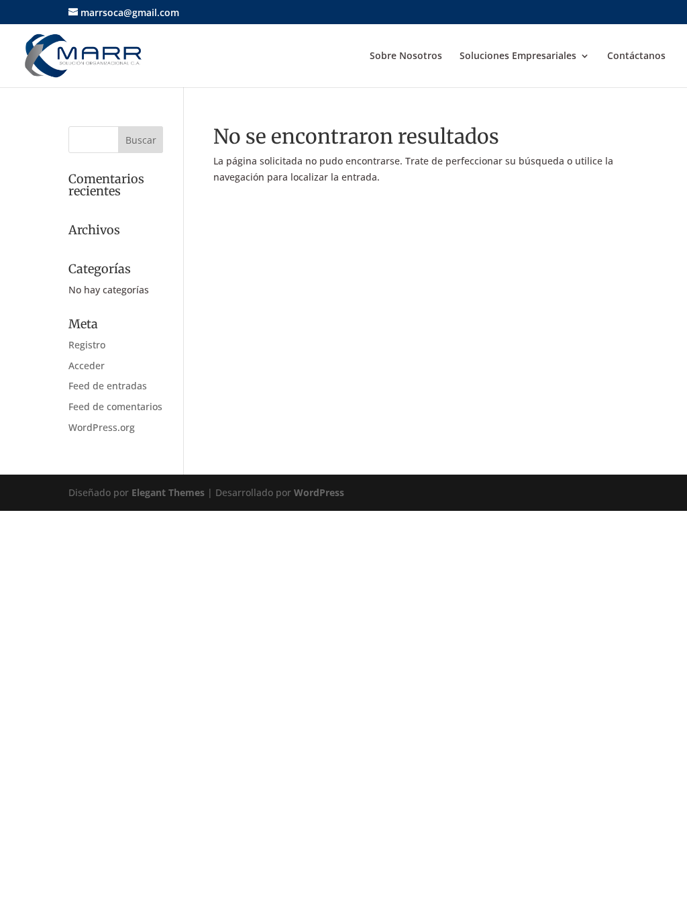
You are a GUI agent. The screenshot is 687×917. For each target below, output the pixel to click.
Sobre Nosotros (406, 56)
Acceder (86, 365)
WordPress (319, 492)
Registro (86, 344)
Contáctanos (636, 56)
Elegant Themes (168, 492)
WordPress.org (101, 427)
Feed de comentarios (115, 406)
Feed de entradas (107, 385)
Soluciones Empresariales (518, 56)
